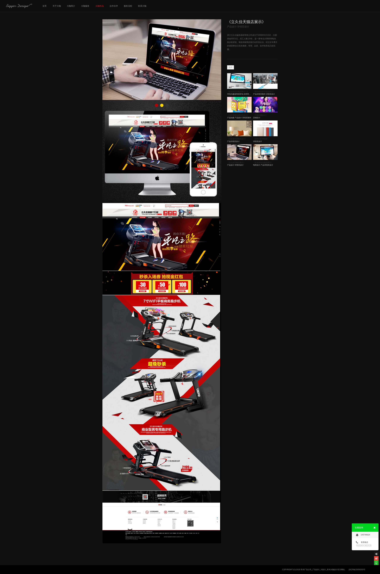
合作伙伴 (114, 6)
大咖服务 (85, 6)
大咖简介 (71, 6)
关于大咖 (57, 6)
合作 (230, 67)
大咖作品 (99, 6)
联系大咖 (142, 6)
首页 (44, 6)
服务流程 (128, 6)
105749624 (365, 535)
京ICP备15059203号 (357, 570)
